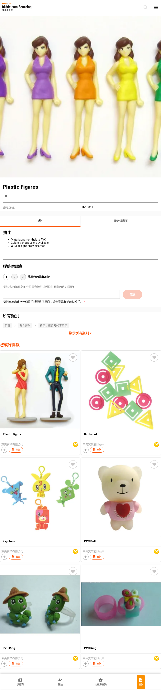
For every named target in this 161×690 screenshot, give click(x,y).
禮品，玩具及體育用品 (53, 325)
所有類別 (24, 325)
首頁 (7, 325)
